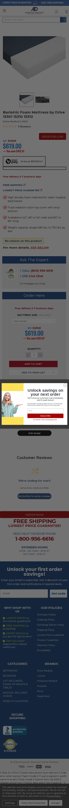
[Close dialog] (65, 385)
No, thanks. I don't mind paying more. (45, 419)
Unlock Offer (45, 416)
